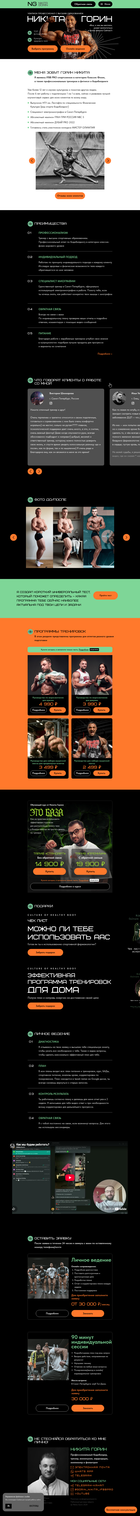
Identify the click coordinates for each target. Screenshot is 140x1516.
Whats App (84, 1471)
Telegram (83, 1475)
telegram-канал (89, 1485)
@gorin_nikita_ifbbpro (94, 1489)
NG (32, 4)
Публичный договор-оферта (82, 1502)
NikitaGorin (43, 4)
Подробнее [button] (84, 649)
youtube (82, 1493)
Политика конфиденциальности (84, 1499)
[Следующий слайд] (126, 537)
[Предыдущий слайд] (13, 537)
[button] (38, 710)
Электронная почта (92, 1467)
